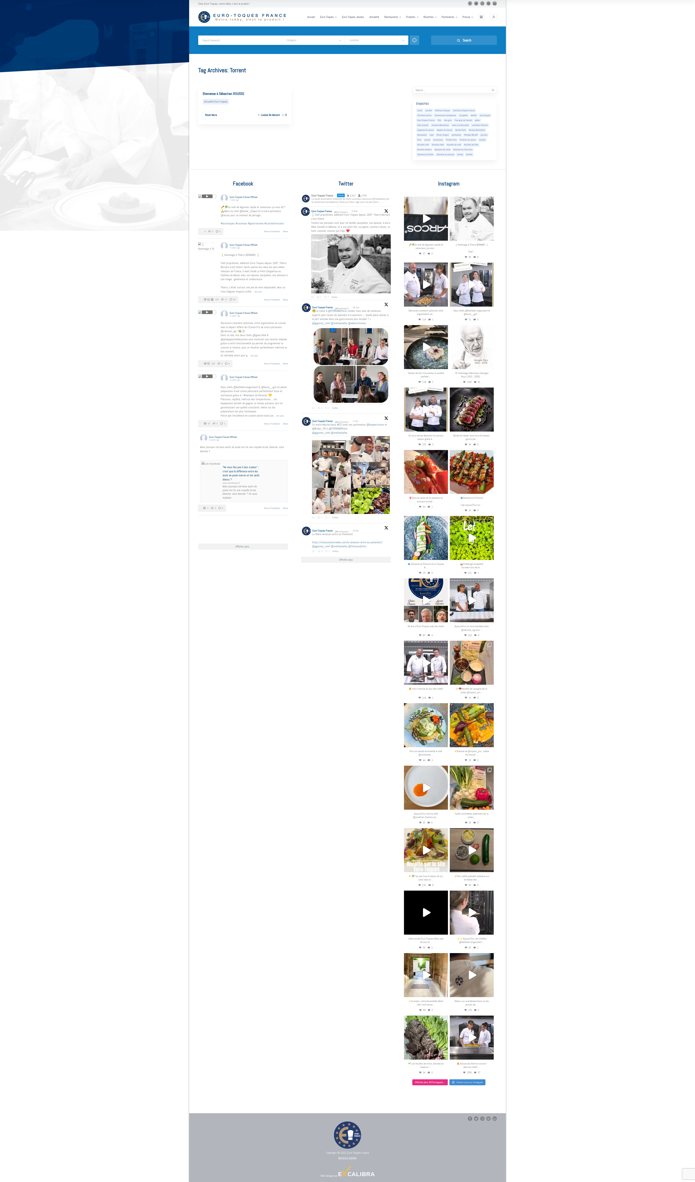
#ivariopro (248, 395)
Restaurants (391, 17)
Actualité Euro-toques (216, 101)
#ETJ (339, 424)
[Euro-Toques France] (244, 17)
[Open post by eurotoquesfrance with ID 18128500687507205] (472, 913)
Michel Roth (460, 130)
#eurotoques (228, 223)
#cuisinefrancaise (274, 223)
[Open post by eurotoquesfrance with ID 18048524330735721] (472, 725)
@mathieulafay (339, 323)
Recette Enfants (424, 149)
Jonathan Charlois (480, 125)
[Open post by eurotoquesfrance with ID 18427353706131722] (472, 410)
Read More (211, 115)
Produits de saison (468, 140)
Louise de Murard (270, 115)
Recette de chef (454, 144)
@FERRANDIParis (337, 311)
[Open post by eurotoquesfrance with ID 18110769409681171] (426, 788)
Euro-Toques (327, 17)
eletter (474, 115)
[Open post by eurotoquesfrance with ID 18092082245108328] (472, 219)
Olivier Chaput (443, 135)
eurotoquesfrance (426, 199)
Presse (466, 17)
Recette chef (423, 144)
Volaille (469, 154)
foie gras (448, 120)
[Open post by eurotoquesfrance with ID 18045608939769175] (426, 913)
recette (482, 140)
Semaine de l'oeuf (442, 149)
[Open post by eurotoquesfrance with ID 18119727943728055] (426, 975)
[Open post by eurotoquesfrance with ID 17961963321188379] (426, 285)
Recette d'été (438, 144)
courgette (463, 115)
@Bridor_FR (319, 428)
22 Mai (356, 530)
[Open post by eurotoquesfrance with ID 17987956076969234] (426, 1038)
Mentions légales (347, 1158)
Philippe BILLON (471, 135)
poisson (484, 135)
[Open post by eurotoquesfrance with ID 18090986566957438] (472, 1038)
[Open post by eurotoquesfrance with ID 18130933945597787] (426, 600)
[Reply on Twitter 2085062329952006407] (313, 297)
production (438, 140)
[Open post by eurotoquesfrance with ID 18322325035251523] (426, 663)
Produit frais (451, 140)
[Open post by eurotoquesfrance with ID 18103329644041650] (472, 472)
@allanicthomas (357, 323)
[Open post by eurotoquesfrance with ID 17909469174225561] (472, 600)
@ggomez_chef (321, 323)
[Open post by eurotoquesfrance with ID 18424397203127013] (472, 850)
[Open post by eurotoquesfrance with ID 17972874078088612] (426, 347)
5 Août (355, 211)
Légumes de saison (425, 130)
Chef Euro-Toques (442, 110)
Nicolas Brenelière (477, 130)
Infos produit (422, 125)
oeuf (431, 135)
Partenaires (448, 17)
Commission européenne (445, 115)
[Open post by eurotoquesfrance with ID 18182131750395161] (472, 538)
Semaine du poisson (445, 154)
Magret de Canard (444, 130)
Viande (460, 154)
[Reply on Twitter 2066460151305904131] (314, 408)
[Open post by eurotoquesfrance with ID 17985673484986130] (426, 850)
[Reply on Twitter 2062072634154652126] (314, 517)
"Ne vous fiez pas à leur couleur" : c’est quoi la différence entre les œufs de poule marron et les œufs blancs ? (241, 473)
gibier (477, 120)
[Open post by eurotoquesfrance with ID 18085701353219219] (426, 219)
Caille (419, 110)
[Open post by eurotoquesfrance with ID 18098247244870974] (472, 788)
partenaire (456, 135)
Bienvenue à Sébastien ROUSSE (223, 93)
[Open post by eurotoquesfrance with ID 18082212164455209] (426, 725)
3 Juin (356, 421)
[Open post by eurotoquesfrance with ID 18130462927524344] (426, 538)
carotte (428, 110)
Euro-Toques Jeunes (353, 17)
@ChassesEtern (357, 546)
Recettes (429, 17)
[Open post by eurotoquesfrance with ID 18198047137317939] (426, 472)
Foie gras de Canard (463, 120)
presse (427, 140)
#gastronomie (256, 223)
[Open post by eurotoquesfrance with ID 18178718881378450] (472, 975)
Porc (419, 140)
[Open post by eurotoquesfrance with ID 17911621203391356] (472, 663)
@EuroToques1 (341, 212)
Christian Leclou (424, 115)
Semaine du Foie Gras (462, 149)
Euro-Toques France (426, 120)
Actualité (374, 17)
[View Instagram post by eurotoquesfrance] (444, 236)
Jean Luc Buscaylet (460, 125)
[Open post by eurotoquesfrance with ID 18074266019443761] (472, 285)
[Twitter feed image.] (351, 264)
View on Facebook (272, 231)
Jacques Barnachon (440, 125)
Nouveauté (422, 135)
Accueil (311, 17)
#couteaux (241, 223)
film (439, 120)
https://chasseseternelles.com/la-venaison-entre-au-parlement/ (347, 542)
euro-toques (485, 115)
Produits (410, 17)
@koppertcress (375, 424)
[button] (494, 17)
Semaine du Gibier (425, 154)
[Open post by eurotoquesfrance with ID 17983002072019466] (472, 347)
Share (285, 231)
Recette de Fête (471, 144)
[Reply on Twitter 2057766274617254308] (314, 551)
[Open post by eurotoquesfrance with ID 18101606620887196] (426, 410)
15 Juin (356, 307)
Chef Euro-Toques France (464, 110)
